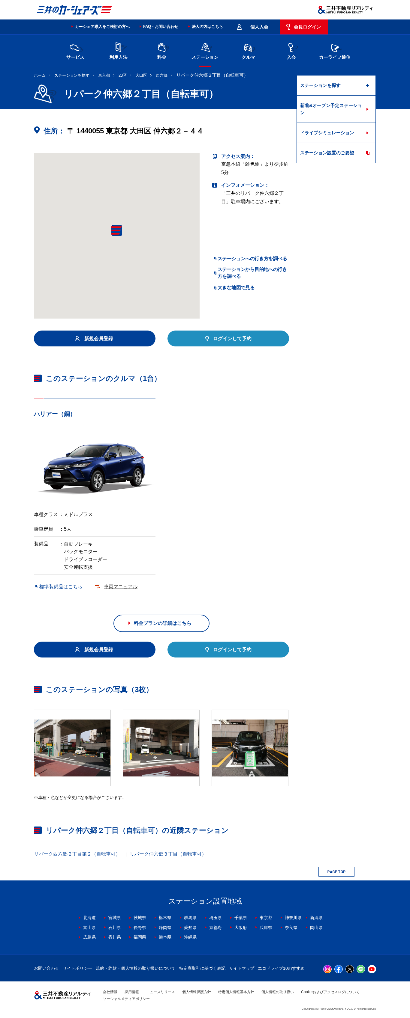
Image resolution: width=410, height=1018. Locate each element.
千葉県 (240, 917)
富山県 (89, 927)
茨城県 (140, 917)
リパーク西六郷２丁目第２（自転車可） (77, 853)
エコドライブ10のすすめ (281, 968)
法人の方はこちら (207, 26)
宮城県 (114, 917)
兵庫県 (266, 927)
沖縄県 (190, 937)
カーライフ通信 (335, 57)
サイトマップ (241, 968)
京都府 (215, 927)
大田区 (141, 75)
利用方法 (119, 57)
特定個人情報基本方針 (236, 992)
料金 (161, 57)
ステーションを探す (71, 75)
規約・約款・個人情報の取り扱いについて (136, 968)
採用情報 (132, 992)
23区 (123, 75)
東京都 (104, 75)
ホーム (40, 75)
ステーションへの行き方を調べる (252, 258)
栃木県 (165, 917)
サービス (75, 57)
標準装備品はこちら (61, 586)
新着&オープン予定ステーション (331, 109)
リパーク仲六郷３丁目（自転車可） (168, 853)
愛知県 (190, 927)
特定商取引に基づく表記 (202, 968)
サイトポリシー (77, 968)
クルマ (248, 57)
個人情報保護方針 (196, 992)
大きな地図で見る (236, 287)
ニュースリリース (160, 992)
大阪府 (240, 927)
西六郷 (161, 75)
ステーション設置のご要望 (327, 152)
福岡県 (140, 937)
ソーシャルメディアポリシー (126, 999)
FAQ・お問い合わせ (160, 26)
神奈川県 (293, 917)
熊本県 (165, 937)
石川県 (114, 927)
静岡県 (165, 927)
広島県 (89, 937)
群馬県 (190, 917)
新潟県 (316, 917)
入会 (291, 57)
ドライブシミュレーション (327, 132)
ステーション (205, 57)
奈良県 (291, 927)
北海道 (89, 917)
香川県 (114, 937)
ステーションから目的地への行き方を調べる (252, 272)
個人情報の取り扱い (277, 992)
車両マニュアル (120, 586)
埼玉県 (215, 917)
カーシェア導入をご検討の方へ (102, 26)
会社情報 (110, 992)
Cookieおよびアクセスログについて (330, 992)
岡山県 (316, 927)
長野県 (140, 927)
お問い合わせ (46, 968)
